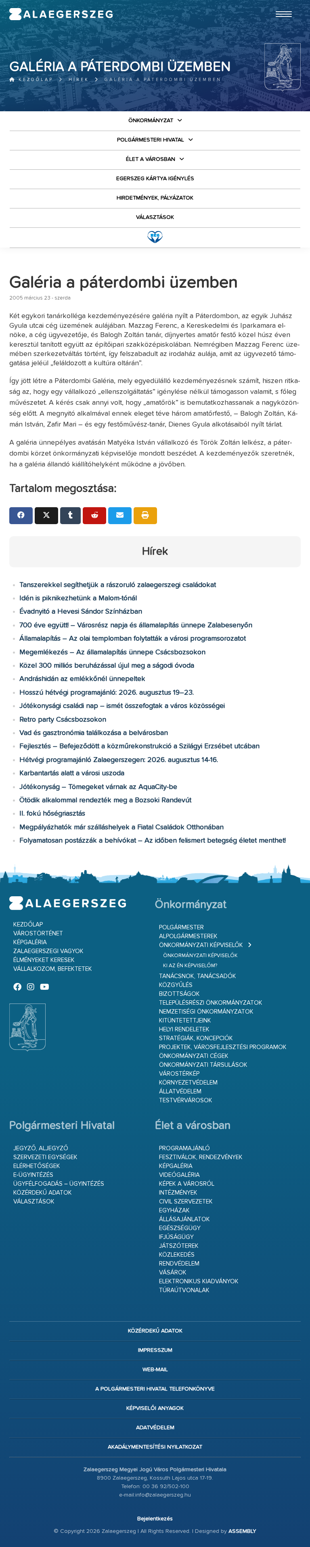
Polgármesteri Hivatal (150, 140)
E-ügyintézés (33, 1175)
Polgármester (181, 927)
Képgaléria (30, 942)
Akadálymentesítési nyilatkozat (155, 1447)
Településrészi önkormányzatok (210, 1003)
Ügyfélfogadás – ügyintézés (58, 1184)
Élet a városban (150, 159)
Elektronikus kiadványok (199, 1281)
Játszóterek (179, 1246)
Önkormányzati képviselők (201, 945)
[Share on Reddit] (94, 515)
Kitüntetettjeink (185, 1021)
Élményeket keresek (44, 960)
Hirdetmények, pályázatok (155, 198)
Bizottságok (179, 994)
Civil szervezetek (186, 1202)
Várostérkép (179, 1074)
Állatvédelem (180, 1092)
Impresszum (155, 1350)
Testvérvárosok (185, 1100)
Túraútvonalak (184, 1290)
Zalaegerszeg (61, 14)
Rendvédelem (179, 1264)
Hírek (79, 79)
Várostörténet (38, 934)
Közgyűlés (176, 985)
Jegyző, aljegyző (40, 1148)
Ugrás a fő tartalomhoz (280, 4)
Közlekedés (177, 1255)
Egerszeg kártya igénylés (155, 178)
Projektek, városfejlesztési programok (223, 1047)
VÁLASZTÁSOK (155, 217)
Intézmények (178, 1193)
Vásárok (172, 1273)
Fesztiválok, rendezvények (201, 1157)
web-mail (155, 1369)
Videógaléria (179, 1175)
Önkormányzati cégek (193, 1056)
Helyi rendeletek (184, 1029)
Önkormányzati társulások (203, 1065)
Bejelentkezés (155, 1519)
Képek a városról (186, 1184)
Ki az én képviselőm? (190, 965)
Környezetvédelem (188, 1083)
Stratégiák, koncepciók (196, 1038)
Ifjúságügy (176, 1237)
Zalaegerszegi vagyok (48, 951)
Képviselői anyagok (155, 1408)
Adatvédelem (155, 1427)
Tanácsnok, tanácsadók (197, 976)
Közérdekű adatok (42, 1193)
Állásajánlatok (184, 1219)
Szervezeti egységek (45, 1157)
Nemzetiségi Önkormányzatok (206, 1012)
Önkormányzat (150, 120)
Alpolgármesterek (188, 936)
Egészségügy (180, 1228)
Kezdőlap (34, 79)
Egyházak (174, 1211)
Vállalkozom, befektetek (52, 969)
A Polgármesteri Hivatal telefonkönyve (155, 1389)
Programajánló (184, 1148)
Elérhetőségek (36, 1166)
